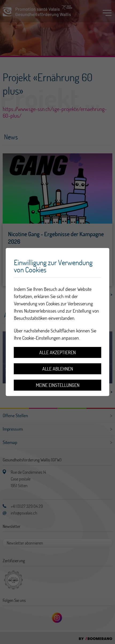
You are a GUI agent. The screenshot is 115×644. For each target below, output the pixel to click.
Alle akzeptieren (57, 352)
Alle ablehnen (57, 369)
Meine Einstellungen (57, 385)
